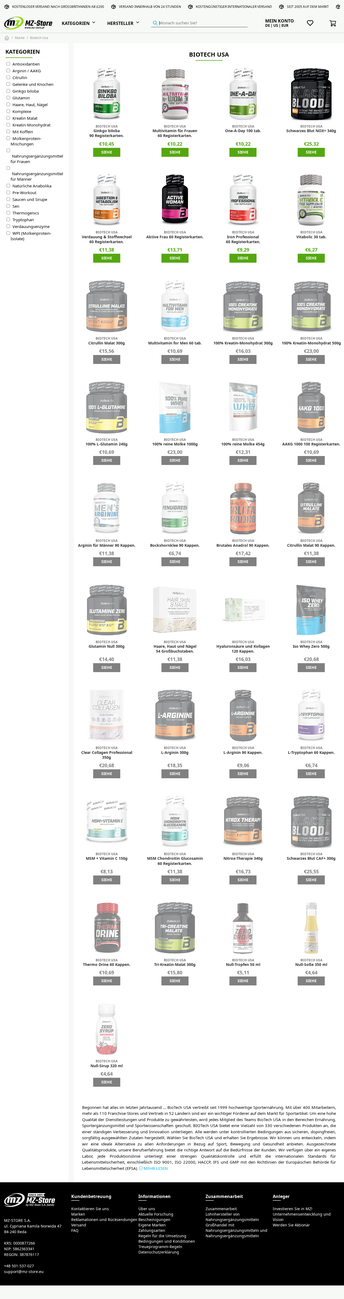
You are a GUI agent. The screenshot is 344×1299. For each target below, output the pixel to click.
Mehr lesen (156, 1168)
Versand (78, 1225)
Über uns (146, 1209)
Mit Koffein (22, 132)
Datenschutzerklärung (158, 1252)
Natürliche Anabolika (31, 186)
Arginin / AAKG (26, 71)
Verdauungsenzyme (31, 226)
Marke (20, 38)
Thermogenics (25, 213)
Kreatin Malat (24, 118)
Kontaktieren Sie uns (90, 1209)
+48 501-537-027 (19, 1266)
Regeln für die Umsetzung (162, 1236)
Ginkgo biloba (25, 91)
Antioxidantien (26, 64)
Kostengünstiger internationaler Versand (234, 6)
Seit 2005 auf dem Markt (308, 6)
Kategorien (76, 23)
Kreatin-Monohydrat (31, 125)
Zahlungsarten (151, 1230)
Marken (78, 1214)
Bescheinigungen (154, 1220)
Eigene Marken (152, 1225)
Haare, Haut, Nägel (30, 105)
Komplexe (21, 111)
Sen (15, 206)
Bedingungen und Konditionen (166, 1241)
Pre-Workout (24, 193)
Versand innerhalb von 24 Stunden (150, 6)
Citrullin (19, 78)
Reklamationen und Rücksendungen (104, 1220)
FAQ (75, 1230)
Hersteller (120, 23)
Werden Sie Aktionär (291, 1225)
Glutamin (21, 98)
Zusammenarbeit (221, 1209)
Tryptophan (23, 220)
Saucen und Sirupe (29, 199)
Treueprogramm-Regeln (160, 1247)
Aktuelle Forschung (155, 1214)
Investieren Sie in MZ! (292, 1209)
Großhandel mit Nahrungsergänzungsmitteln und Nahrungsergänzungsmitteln (236, 1230)
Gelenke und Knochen (32, 84)
